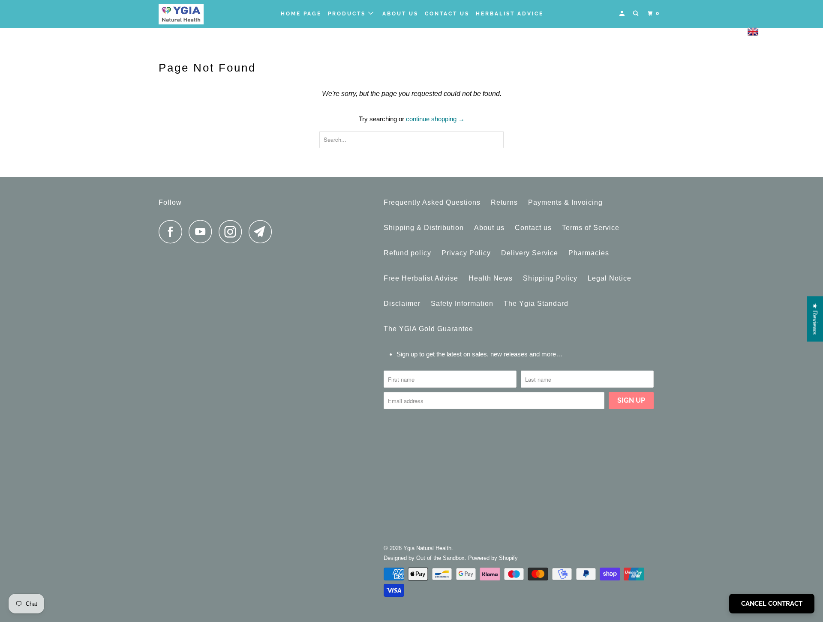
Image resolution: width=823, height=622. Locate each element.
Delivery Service (529, 253)
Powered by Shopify (493, 558)
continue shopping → (435, 119)
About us (400, 14)
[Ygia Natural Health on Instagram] (233, 231)
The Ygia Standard (536, 303)
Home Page (301, 14)
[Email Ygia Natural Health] (263, 231)
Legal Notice (609, 278)
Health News (491, 278)
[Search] (636, 13)
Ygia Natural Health (427, 548)
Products (348, 14)
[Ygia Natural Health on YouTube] (203, 231)
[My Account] (623, 13)
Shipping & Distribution (424, 227)
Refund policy (407, 253)
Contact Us (447, 14)
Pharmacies (588, 253)
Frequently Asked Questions (432, 202)
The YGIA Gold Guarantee (428, 328)
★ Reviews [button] (815, 319)
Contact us (533, 227)
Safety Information (462, 303)
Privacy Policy (466, 253)
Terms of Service (590, 227)
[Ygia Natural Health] (202, 14)
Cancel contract (771, 603)
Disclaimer (402, 303)
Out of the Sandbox (440, 558)
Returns (504, 202)
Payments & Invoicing (565, 202)
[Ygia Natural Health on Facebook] (173, 231)
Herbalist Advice (510, 14)
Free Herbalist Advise (421, 278)
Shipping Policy (550, 278)
